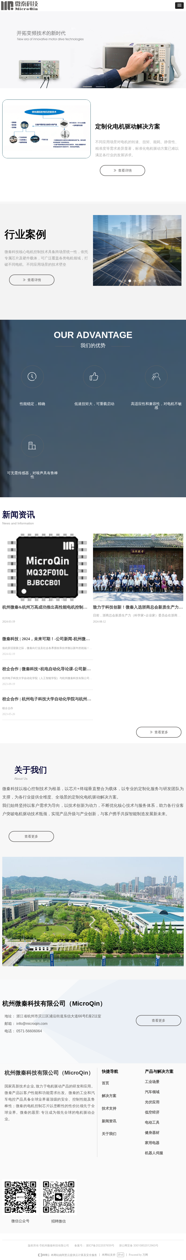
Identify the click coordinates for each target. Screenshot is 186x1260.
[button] (179, 5)
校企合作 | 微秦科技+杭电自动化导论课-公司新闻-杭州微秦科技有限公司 (47, 671)
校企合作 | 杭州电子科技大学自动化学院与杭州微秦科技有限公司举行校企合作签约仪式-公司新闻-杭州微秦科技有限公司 (46, 701)
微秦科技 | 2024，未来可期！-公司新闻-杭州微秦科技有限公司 (46, 640)
